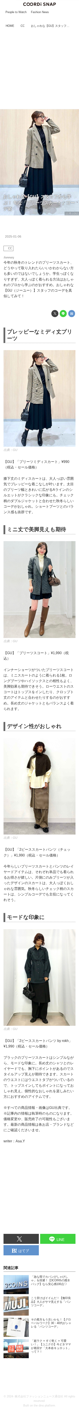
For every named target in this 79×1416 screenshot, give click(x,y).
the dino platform (44, 1405)
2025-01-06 (13, 236)
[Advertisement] (39, 69)
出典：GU (72, 213)
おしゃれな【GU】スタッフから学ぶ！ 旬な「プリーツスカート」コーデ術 (39, 202)
